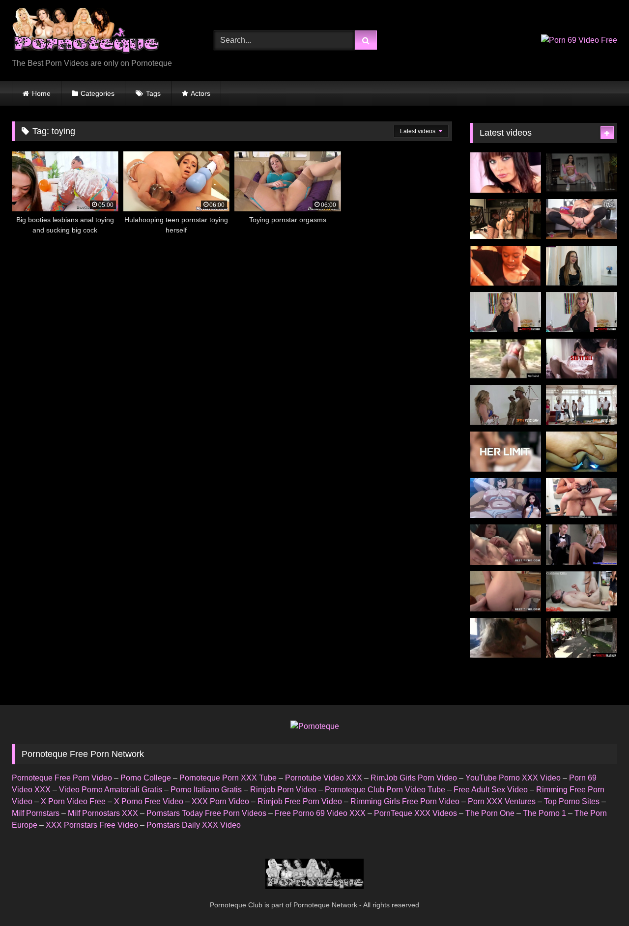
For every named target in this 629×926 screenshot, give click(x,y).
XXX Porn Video (220, 801)
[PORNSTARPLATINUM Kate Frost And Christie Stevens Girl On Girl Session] (581, 312)
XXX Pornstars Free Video (92, 825)
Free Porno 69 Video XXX (320, 813)
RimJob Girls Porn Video (414, 778)
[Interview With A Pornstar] (581, 266)
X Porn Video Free (73, 801)
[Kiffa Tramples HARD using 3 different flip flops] (581, 591)
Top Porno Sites (572, 801)
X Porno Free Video (148, 801)
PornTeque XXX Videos (415, 813)
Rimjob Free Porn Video (299, 801)
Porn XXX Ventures (502, 801)
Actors (200, 93)
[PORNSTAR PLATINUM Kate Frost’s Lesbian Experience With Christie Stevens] (505, 312)
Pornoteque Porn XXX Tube (228, 778)
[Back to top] (598, 896)
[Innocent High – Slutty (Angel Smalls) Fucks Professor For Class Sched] (581, 498)
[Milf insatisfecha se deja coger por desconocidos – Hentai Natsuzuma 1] (505, 498)
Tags (153, 93)
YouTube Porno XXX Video (513, 778)
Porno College (145, 778)
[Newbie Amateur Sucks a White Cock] (505, 266)
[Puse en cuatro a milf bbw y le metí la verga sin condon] (581, 452)
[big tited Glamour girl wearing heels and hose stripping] (505, 172)
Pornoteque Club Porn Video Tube (385, 789)
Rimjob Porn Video (283, 789)
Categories (97, 93)
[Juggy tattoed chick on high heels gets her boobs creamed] (505, 219)
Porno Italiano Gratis (206, 789)
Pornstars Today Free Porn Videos (206, 813)
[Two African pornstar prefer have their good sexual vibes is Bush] (505, 359)
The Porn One (490, 813)
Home (41, 93)
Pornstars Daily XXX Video (193, 825)
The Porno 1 (544, 813)
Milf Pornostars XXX (103, 813)
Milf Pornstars (35, 813)
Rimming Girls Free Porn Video (404, 801)
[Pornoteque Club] (85, 33)
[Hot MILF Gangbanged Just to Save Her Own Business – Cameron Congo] (581, 405)
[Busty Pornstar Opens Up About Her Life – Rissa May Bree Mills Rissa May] (581, 359)
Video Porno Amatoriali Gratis (110, 789)
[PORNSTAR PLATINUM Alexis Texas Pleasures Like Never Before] (581, 638)
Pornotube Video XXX (323, 778)
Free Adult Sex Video (491, 789)
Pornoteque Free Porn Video (62, 778)
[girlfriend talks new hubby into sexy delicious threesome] (581, 544)
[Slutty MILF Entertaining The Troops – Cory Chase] (505, 405)
